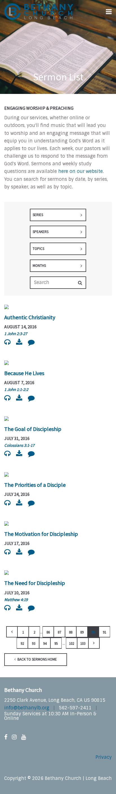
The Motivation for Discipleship (41, 533)
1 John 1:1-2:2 (16, 389)
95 (56, 643)
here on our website (80, 171)
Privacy (103, 757)
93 (33, 643)
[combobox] (58, 215)
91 (104, 632)
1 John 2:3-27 (15, 333)
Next (94, 643)
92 (22, 643)
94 (44, 643)
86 (48, 632)
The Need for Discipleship (34, 582)
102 (71, 643)
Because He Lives (24, 373)
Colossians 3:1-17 (19, 445)
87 (59, 632)
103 (82, 643)
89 (82, 632)
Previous (11, 631)
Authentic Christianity (29, 317)
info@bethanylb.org (26, 708)
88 (70, 632)
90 (93, 632)
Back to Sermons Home (37, 659)
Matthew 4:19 (16, 599)
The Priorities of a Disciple (35, 484)
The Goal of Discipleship (32, 428)
